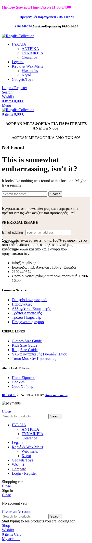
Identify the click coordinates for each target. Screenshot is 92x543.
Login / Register (24, 473)
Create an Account (16, 511)
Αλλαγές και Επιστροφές (31, 309)
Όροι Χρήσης (22, 386)
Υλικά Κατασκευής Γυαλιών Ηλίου (39, 354)
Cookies (18, 382)
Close (6, 411)
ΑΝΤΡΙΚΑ (30, 49)
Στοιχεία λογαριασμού (29, 300)
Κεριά (26, 75)
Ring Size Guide (25, 350)
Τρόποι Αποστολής (27, 313)
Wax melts (30, 71)
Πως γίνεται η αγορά (28, 322)
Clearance (29, 57)
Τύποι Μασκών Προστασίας (34, 358)
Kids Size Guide (24, 345)
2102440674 (23, 26)
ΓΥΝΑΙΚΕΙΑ (32, 53)
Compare (19, 469)
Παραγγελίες (22, 304)
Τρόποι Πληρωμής (26, 317)
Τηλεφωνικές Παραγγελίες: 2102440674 (46, 17)
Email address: (14, 232)
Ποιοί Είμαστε (23, 378)
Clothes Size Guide (27, 341)
